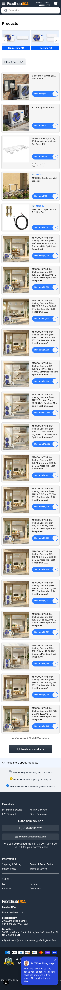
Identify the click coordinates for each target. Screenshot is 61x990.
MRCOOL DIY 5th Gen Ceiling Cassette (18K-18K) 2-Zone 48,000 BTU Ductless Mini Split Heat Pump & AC (44, 651)
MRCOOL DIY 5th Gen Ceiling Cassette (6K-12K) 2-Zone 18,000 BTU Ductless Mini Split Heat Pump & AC (44, 714)
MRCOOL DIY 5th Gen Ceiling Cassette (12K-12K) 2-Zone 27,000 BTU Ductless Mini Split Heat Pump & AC (44, 243)
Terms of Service (38, 868)
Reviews (34, 884)
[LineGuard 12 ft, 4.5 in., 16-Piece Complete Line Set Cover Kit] (16, 149)
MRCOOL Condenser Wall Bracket (44, 179)
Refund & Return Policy (41, 864)
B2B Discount (9, 814)
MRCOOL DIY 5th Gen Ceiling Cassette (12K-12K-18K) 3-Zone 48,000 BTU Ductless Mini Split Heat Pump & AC (44, 463)
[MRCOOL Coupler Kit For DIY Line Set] (16, 217)
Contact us (35, 888)
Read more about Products (22, 762)
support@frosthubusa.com (32, 836)
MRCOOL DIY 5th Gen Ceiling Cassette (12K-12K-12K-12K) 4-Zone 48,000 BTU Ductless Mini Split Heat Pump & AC (45, 369)
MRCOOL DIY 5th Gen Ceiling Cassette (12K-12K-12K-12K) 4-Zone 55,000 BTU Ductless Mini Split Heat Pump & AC (44, 400)
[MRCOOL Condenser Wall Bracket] (16, 186)
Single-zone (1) (16, 48)
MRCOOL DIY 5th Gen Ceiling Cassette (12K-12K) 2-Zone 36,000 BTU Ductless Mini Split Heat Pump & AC (44, 275)
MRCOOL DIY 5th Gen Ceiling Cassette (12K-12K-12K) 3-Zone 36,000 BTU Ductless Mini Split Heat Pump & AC (44, 306)
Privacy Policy (9, 868)
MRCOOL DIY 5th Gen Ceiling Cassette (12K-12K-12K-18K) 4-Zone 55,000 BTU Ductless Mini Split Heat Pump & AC (44, 431)
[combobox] (30, 10)
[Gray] (39, 164)
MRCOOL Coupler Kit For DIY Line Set (44, 210)
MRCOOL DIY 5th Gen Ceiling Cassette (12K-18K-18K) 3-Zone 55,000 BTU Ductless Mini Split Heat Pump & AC (44, 588)
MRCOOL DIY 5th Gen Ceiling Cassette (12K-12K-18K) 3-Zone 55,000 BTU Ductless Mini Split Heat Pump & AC (44, 494)
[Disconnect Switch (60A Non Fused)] (16, 87)
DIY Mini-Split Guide (12, 809)
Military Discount (38, 809)
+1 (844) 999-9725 (32, 828)
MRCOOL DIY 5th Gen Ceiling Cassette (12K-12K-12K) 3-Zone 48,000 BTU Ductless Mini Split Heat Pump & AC (44, 337)
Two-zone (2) (45, 48)
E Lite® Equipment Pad (43, 107)
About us (6, 888)
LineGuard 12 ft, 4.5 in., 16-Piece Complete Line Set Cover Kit (44, 141)
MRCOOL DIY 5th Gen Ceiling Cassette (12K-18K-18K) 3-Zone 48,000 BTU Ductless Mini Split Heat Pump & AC (44, 557)
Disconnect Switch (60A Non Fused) (44, 77)
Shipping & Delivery (12, 864)
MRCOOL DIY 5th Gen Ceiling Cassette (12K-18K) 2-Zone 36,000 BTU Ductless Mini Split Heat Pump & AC (44, 526)
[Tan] (43, 164)
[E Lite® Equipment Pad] (16, 118)
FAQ (4, 884)
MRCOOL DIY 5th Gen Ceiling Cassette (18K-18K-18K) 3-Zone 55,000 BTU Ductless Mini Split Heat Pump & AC (44, 682)
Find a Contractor (38, 814)
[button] (56, 40)
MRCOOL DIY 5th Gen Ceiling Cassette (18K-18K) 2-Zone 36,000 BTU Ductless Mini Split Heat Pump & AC (44, 620)
